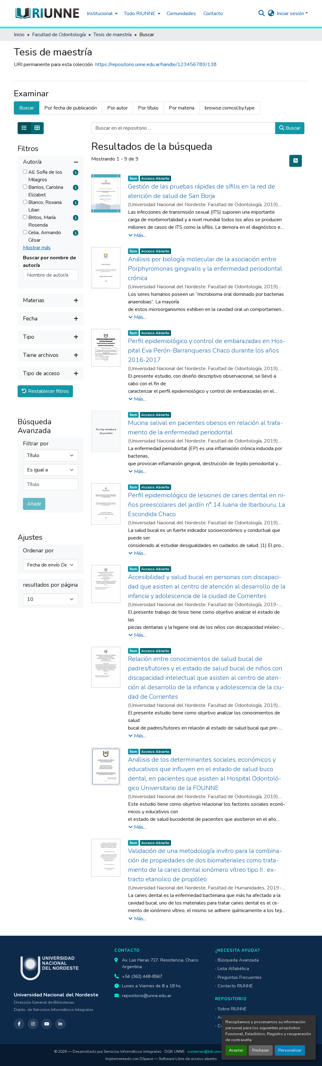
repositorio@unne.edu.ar (146, 996)
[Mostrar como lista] (24, 128)
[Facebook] (19, 1023)
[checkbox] (25, 172)
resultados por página (50, 585)
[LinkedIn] (60, 1023)
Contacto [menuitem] (213, 13)
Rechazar (260, 1050)
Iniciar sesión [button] (291, 13)
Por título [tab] (148, 107)
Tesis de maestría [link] (112, 34)
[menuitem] (102, 13)
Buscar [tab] (26, 107)
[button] (47, 13)
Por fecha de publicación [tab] (70, 107)
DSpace (146, 1058)
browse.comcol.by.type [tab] (230, 107)
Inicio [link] (19, 34)
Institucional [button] (100, 13)
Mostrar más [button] (37, 247)
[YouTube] (46, 1023)
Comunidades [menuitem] (181, 13)
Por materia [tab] (181, 107)
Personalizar (290, 1050)
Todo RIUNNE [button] (139, 13)
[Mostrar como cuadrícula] (37, 128)
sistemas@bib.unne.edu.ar (211, 1051)
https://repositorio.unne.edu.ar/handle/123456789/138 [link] (156, 64)
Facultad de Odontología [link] (59, 34)
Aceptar (236, 1050)
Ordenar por (38, 550)
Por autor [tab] (117, 107)
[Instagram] (33, 1023)
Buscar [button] (292, 128)
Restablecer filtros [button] (48, 391)
